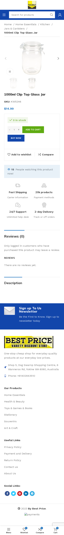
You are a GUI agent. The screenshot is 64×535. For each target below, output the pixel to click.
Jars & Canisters (14, 28)
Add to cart (33, 129)
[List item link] (32, 367)
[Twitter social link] (13, 493)
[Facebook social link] (7, 493)
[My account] (60, 15)
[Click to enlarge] (10, 71)
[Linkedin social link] (25, 493)
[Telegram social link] (32, 493)
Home (8, 24)
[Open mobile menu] (4, 15)
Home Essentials (26, 24)
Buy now (16, 138)
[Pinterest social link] (19, 493)
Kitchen (45, 24)
